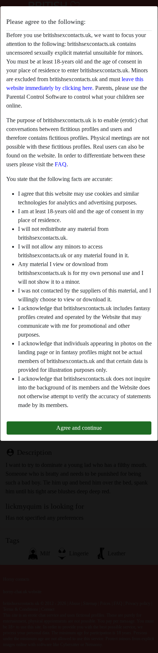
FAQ (61, 164)
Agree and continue (79, 428)
